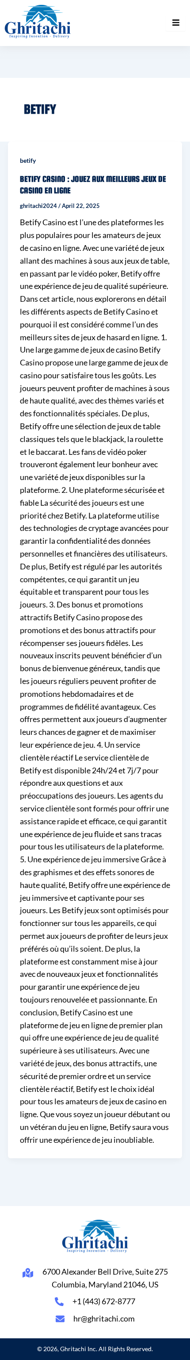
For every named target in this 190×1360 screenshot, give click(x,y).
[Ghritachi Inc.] (37, 21)
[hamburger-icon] (176, 23)
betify (28, 160)
